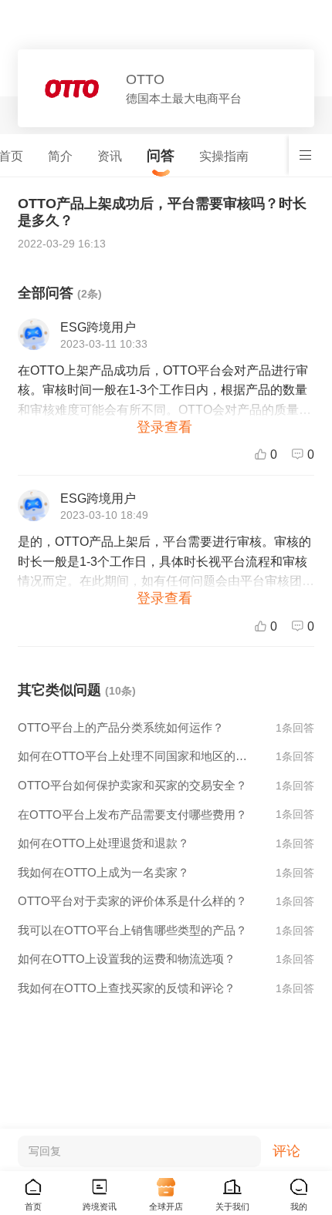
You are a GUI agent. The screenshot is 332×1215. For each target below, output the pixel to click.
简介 (60, 156)
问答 (160, 155)
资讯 (109, 156)
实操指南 (224, 156)
